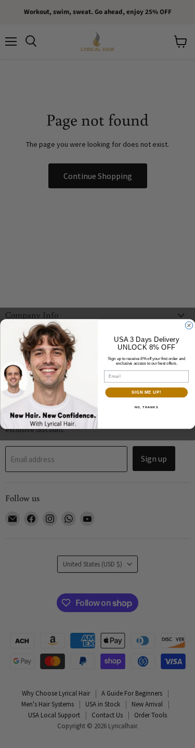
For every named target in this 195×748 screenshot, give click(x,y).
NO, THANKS (146, 407)
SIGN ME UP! (146, 392)
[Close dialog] (188, 325)
